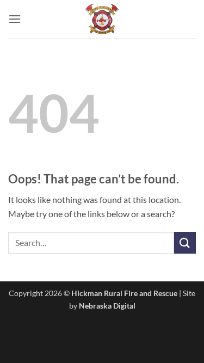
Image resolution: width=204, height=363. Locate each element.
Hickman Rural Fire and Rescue (124, 293)
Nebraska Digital (107, 305)
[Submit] (185, 242)
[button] (14, 18)
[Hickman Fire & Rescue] (102, 19)
